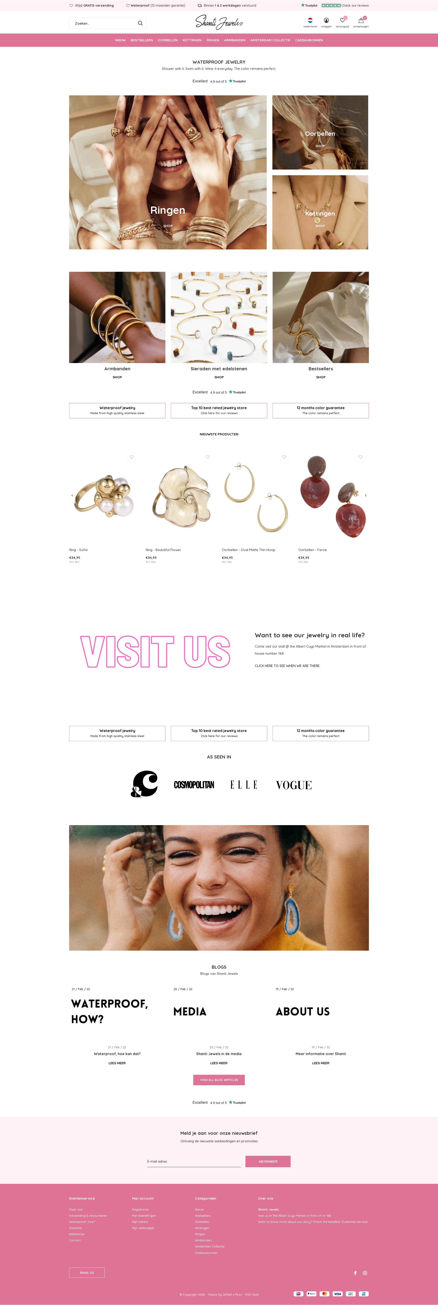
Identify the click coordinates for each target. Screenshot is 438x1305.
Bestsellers (142, 40)
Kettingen (192, 40)
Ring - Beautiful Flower (163, 550)
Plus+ (238, 1294)
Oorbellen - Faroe (312, 550)
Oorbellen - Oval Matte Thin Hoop (248, 550)
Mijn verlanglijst (143, 1228)
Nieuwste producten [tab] (219, 434)
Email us (87, 1272)
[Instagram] (365, 1273)
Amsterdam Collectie (270, 40)
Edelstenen (77, 1234)
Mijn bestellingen (144, 1215)
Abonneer (268, 1161)
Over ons (75, 1209)
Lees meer (117, 1063)
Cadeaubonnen (309, 40)
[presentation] (72, 495)
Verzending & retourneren (88, 1215)
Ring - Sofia (78, 550)
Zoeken (140, 23)
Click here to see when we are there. (287, 666)
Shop (117, 377)
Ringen (213, 40)
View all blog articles (219, 1080)
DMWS (227, 1294)
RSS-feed (252, 1294)
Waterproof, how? (82, 1222)
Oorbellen (168, 40)
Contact (75, 1240)
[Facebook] (355, 1273)
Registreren (140, 1209)
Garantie (75, 1228)
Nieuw (120, 40)
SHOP (168, 226)
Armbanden (234, 40)
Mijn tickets (140, 1222)
